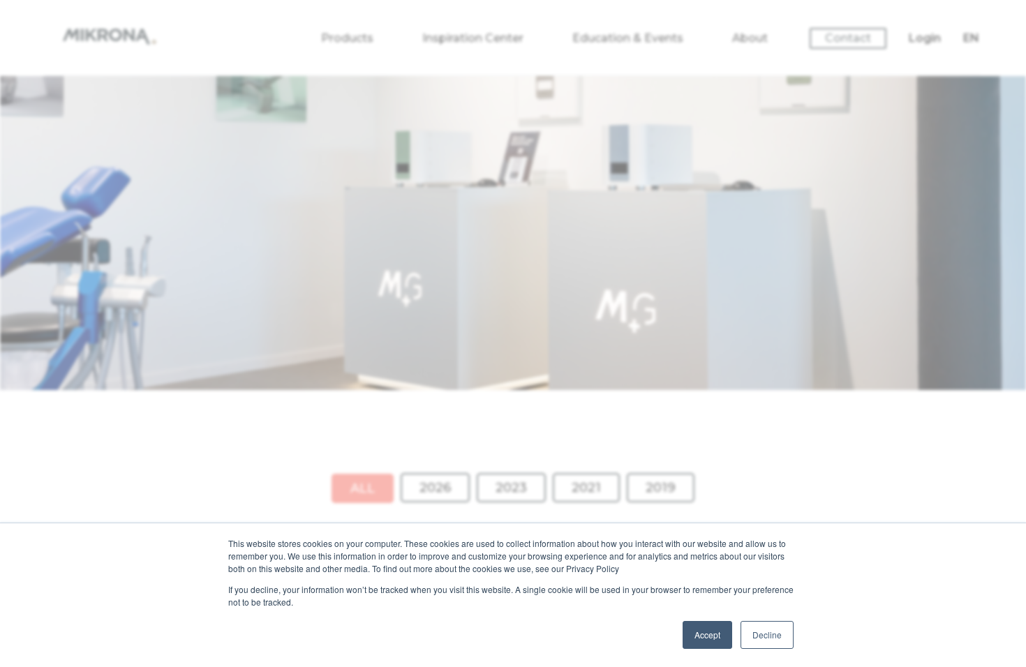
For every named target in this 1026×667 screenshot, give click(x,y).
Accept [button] (707, 634)
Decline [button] (767, 634)
